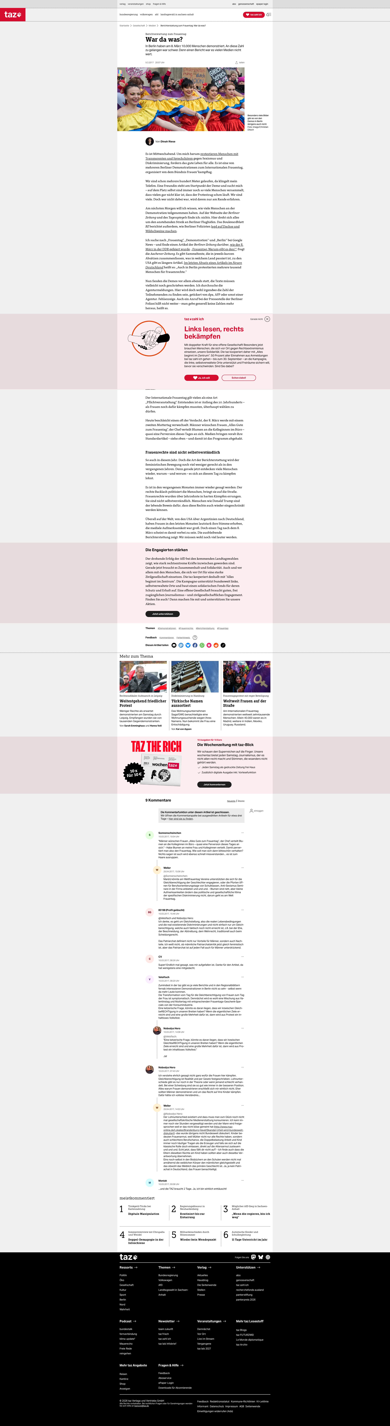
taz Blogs (241, 1330)
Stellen (201, 1290)
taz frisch (163, 1334)
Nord (122, 1304)
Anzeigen (125, 1388)
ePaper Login (166, 1383)
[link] (129, 14)
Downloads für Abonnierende (175, 1387)
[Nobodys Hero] (157, 1030)
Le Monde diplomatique (249, 1339)
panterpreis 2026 (246, 1299)
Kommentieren (167, 637)
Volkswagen (165, 1280)
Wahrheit (125, 1309)
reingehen (125, 1353)
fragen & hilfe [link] (159, 4)
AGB (242, 1406)
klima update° (127, 1338)
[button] (268, 14)
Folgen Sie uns (242, 1257)
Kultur (123, 1290)
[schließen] (267, 319)
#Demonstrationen (167, 628)
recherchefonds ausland (250, 1290)
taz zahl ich (242, 1285)
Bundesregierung (168, 1275)
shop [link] (148, 4)
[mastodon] (253, 1258)
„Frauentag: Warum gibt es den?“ (213, 249)
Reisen (123, 1374)
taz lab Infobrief (167, 1343)
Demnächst (203, 1329)
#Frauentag (222, 628)
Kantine (124, 1379)
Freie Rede (126, 1348)
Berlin (123, 1299)
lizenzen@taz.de (141, 1406)
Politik (123, 1275)
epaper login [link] (262, 4)
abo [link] (234, 4)
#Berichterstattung (205, 628)
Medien (152, 26)
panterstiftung (244, 1294)
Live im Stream (205, 1338)
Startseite (124, 26)
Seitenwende (252, 1406)
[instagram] (268, 1258)
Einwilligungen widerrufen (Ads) (215, 1411)
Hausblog (202, 1280)
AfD (160, 1285)
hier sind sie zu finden (181, 818)
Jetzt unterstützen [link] (162, 613)
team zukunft (165, 1329)
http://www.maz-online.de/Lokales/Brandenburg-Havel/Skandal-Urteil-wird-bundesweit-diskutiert (203, 1130)
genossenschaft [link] (246, 4)
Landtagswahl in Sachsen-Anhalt (173, 1292)
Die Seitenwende (206, 1285)
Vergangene (204, 1343)
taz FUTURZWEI (245, 1335)
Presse (201, 1294)
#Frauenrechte (186, 628)
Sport (123, 1294)
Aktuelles (202, 1275)
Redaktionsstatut (220, 1401)
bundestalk (126, 1329)
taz (129, 1257)
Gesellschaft (139, 26)
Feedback (164, 1373)
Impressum (232, 1406)
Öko (122, 1280)
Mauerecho (126, 1343)
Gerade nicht (256, 319)
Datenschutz (217, 1406)
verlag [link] (123, 4)
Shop (123, 1383)
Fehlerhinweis (183, 637)
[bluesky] (260, 1258)
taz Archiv (241, 1344)
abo (238, 1275)
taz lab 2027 (204, 1348)
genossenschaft (245, 1280)
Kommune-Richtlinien (243, 1401)
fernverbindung (128, 1334)
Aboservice (164, 1378)
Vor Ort (201, 1334)
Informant (203, 1406)
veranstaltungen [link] (136, 4)
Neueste (231, 801)
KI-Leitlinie (263, 1401)
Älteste (241, 801)
